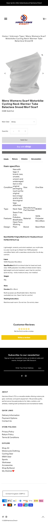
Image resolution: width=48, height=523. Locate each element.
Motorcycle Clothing (11, 451)
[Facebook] (21, 376)
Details (6, 159)
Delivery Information (11, 415)
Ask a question (36, 159)
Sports (5, 459)
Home (5, 36)
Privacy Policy (8, 431)
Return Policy (8, 434)
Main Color (5, 122)
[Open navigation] (5, 19)
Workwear (6, 462)
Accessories (7, 465)
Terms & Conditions (10, 437)
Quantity (5, 131)
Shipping (24, 159)
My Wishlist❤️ (8, 471)
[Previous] (5, 73)
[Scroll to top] (43, 516)
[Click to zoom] (42, 55)
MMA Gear (6, 456)
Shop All (5, 448)
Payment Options (9, 418)
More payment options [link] (24, 152)
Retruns (15, 159)
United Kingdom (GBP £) (15, 494)
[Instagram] (26, 376)
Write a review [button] (24, 337)
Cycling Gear (7, 453)
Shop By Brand (8, 468)
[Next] (42, 73)
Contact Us (7, 421)
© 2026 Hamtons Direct (9, 520)
